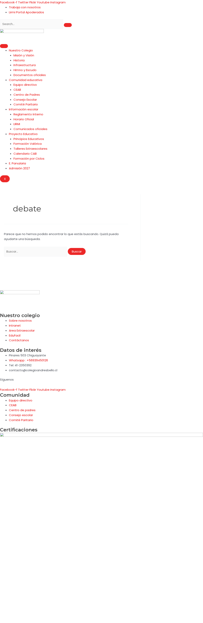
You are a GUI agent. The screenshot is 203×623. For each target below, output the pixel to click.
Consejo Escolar (25, 99)
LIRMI (16, 124)
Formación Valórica (27, 144)
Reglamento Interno (28, 114)
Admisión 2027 (19, 168)
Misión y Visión (23, 55)
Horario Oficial (23, 119)
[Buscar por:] (36, 251)
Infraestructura (24, 65)
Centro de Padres (26, 95)
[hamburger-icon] (4, 46)
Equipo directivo (25, 85)
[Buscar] (68, 25)
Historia (19, 60)
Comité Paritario (25, 104)
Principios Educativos (28, 139)
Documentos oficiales (29, 75)
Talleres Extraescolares (30, 149)
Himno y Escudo (24, 70)
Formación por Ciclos (28, 158)
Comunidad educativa (25, 80)
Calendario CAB (25, 153)
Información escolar (23, 109)
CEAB (17, 90)
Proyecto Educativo (23, 134)
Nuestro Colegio (21, 50)
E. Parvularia (17, 163)
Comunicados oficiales (30, 129)
